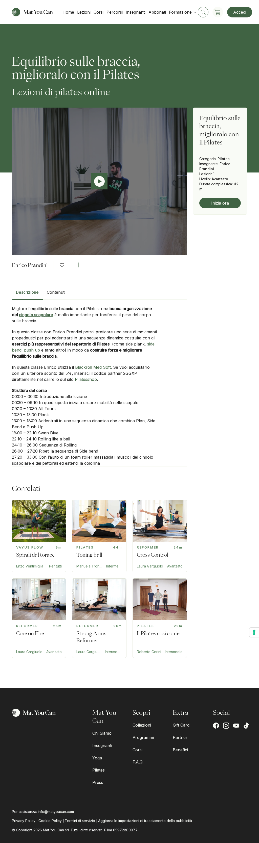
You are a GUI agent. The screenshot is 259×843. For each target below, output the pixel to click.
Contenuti (56, 292)
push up (32, 350)
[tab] (27, 294)
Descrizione (27, 292)
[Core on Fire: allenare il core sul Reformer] (39, 618)
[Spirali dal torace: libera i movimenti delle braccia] (39, 536)
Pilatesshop (86, 379)
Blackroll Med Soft (93, 367)
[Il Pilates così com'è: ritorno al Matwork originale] (160, 618)
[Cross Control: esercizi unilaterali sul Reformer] (160, 536)
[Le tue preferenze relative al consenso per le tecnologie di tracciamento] (254, 632)
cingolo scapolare (36, 314)
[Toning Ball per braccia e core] (99, 536)
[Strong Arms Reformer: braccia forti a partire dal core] (99, 618)
